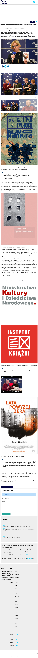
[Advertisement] (19, 12)
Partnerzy (16, 580)
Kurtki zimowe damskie (16, 604)
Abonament (17, 577)
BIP (15, 579)
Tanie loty (16, 599)
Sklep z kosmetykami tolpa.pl (17, 625)
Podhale (11, 582)
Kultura (7, 19)
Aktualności (3, 19)
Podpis (3, 501)
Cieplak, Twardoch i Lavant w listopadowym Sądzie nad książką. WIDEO (22, 19)
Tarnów (11, 574)
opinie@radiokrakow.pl (26, 554)
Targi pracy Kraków (16, 593)
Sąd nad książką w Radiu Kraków (14, 484)
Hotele (16, 601)
